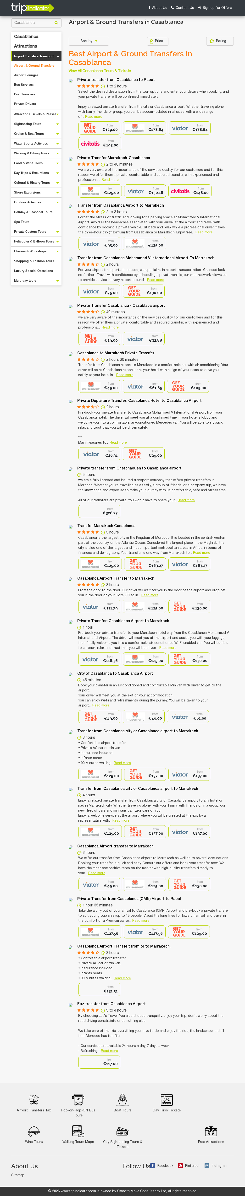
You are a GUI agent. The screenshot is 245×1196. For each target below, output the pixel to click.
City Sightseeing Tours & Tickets (122, 1145)
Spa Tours (21, 222)
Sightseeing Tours (27, 124)
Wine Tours (34, 1142)
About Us (159, 8)
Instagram (219, 1166)
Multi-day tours (25, 280)
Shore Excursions (27, 192)
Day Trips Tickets (167, 1110)
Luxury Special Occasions (33, 271)
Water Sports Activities (31, 143)
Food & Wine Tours (28, 163)
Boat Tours (123, 1110)
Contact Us (184, 8)
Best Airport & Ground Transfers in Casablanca (130, 58)
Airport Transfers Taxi (34, 1110)
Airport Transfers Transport (34, 56)
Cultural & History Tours (32, 182)
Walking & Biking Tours (31, 153)
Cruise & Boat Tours (29, 133)
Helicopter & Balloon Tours (34, 241)
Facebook (165, 1166)
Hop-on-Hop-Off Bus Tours (78, 1113)
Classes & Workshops (30, 251)
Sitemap (17, 1175)
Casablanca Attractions (26, 41)
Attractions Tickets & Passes (35, 114)
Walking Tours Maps (78, 1142)
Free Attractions (211, 1142)
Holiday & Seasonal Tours (33, 212)
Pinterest (192, 1166)
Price (159, 41)
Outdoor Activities (27, 202)
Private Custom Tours (30, 231)
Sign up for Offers (217, 8)
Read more (93, 117)
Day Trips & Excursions (31, 173)
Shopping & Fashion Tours (34, 261)
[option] (99, 128)
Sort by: (87, 41)
